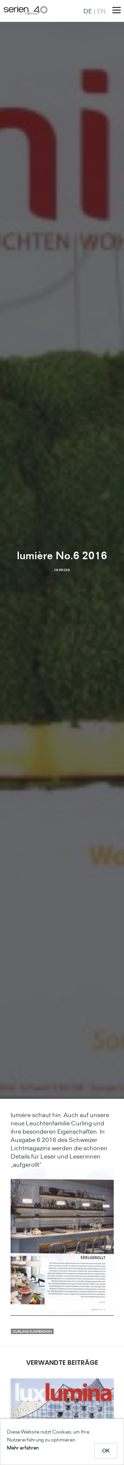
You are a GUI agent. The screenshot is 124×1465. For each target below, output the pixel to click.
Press (64, 570)
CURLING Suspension (32, 1331)
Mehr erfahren (23, 1447)
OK (106, 1450)
